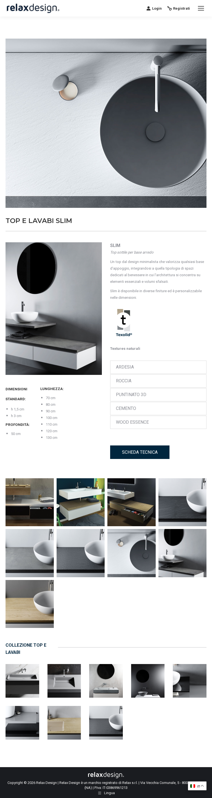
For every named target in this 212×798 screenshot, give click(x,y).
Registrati (181, 8)
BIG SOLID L (148, 674)
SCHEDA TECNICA (140, 452)
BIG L (106, 675)
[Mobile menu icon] (200, 8)
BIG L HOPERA (22, 674)
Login (157, 8)
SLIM (106, 716)
